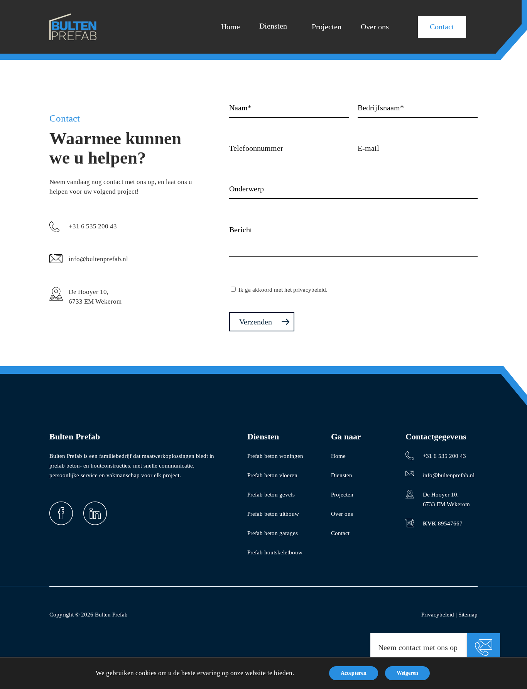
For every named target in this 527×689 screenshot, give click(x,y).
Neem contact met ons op (418, 647)
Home (338, 456)
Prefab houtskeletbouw (274, 552)
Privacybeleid (437, 614)
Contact (340, 533)
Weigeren (407, 673)
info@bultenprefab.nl (98, 259)
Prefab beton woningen (275, 456)
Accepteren (354, 673)
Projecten (342, 494)
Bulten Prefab (111, 614)
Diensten (341, 475)
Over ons (342, 514)
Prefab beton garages (272, 533)
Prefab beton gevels (271, 494)
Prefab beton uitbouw (273, 514)
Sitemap (468, 614)
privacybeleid (309, 290)
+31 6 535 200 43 (93, 226)
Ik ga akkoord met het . (283, 290)
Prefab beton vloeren (272, 475)
